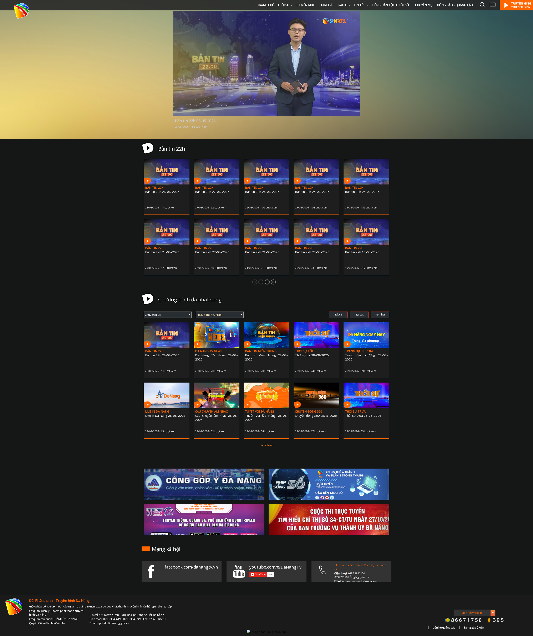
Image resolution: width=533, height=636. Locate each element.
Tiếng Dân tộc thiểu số (390, 5)
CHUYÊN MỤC (305, 5)
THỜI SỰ (283, 5)
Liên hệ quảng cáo (444, 627)
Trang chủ (265, 5)
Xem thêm (267, 445)
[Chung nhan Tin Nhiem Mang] (266, 632)
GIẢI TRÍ (326, 5)
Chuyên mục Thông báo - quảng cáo (444, 5)
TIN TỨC (360, 5)
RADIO (342, 5)
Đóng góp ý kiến (474, 627)
